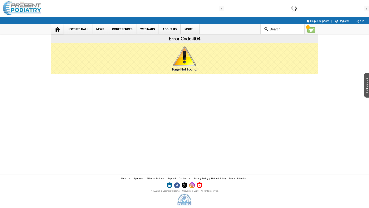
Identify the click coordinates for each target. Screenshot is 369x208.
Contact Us (184, 178)
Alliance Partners (156, 178)
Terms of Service (237, 178)
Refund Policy (218, 178)
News (100, 29)
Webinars (147, 29)
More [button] (188, 29)
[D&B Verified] (184, 199)
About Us (125, 178)
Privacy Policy (201, 178)
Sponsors (139, 178)
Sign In (360, 21)
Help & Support (319, 21)
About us (170, 29)
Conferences (122, 29)
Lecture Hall (78, 29)
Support (172, 178)
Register (343, 21)
